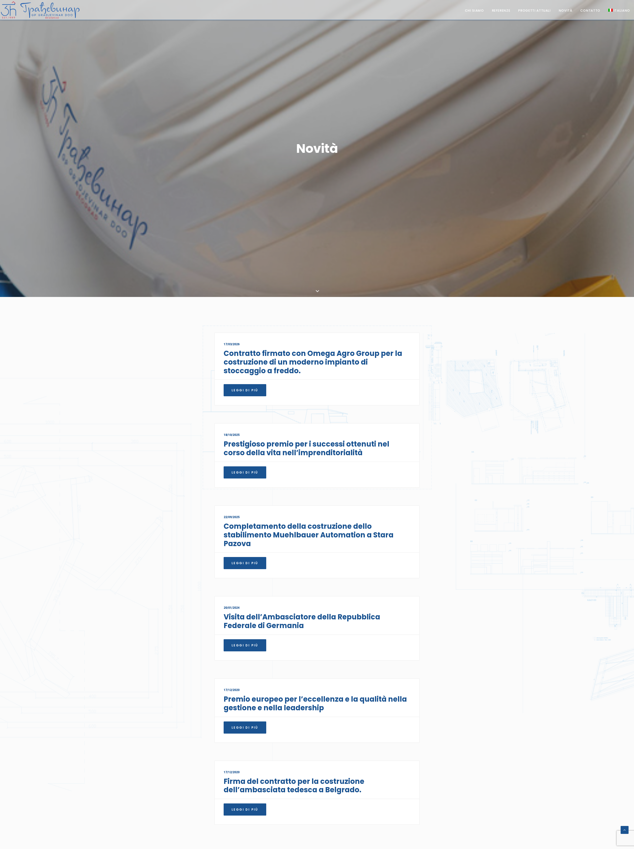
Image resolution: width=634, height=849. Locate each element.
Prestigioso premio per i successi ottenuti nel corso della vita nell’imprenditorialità (306, 448)
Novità (565, 10)
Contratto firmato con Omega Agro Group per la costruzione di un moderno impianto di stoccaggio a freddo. (313, 362)
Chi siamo (474, 10)
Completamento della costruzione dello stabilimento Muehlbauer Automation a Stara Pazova (309, 535)
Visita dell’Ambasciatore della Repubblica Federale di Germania (302, 621)
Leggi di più (245, 390)
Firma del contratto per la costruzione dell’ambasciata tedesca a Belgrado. (294, 785)
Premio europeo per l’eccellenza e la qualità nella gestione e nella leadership (315, 703)
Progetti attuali (534, 10)
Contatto (590, 10)
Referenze (501, 10)
